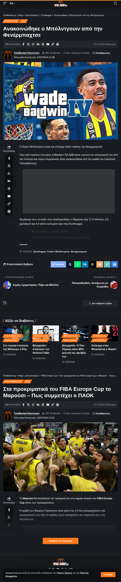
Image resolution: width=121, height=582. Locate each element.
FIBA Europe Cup (13, 381)
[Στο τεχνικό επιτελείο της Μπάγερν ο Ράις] (16, 333)
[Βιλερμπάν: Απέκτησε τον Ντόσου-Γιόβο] (46, 333)
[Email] (48, 44)
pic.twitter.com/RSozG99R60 (52, 231)
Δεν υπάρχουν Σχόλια (77, 52)
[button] (108, 574)
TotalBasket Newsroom (26, 52)
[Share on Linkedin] (38, 44)
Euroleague (11, 21)
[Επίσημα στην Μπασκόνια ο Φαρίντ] (105, 333)
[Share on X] (28, 44)
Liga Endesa (99, 340)
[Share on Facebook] (23, 44)
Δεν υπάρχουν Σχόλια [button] (102, 303)
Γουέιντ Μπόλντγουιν (58, 251)
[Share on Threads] (43, 44)
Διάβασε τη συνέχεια (60, 541)
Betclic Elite (41, 336)
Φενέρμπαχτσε (79, 251)
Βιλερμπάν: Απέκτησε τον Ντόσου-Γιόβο (41, 349)
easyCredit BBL (12, 336)
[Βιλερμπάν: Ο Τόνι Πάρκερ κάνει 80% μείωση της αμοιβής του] (75, 333)
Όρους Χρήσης (64, 573)
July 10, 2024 (82, 237)
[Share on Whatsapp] (33, 44)
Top (23, 21)
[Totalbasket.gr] (60, 3)
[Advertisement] (69, 191)
